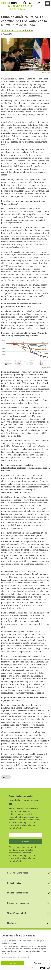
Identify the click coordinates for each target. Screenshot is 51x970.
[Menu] (47, 3)
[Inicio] (21, 5)
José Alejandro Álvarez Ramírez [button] (17, 31)
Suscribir (25, 842)
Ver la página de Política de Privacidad (14, 957)
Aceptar (13, 963)
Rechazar (37, 963)
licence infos (46, 72)
